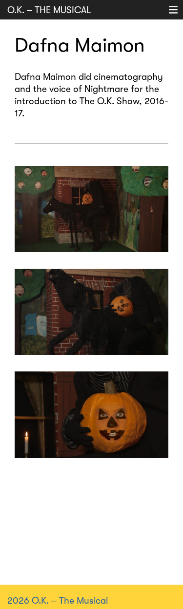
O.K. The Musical (49, 10)
